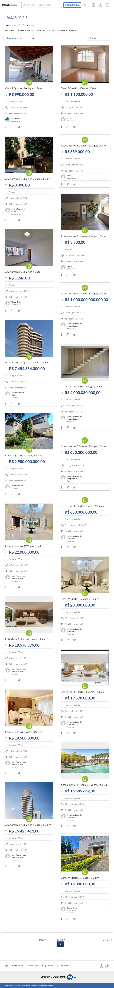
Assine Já (52, 966)
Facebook (61, 127)
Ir (60, 944)
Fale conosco (65, 966)
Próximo (106, 940)
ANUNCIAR (72, 5)
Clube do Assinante (35, 966)
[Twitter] (107, 966)
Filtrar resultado (15, 38)
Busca (13, 30)
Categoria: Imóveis (25, 30)
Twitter (74, 127)
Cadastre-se (17, 966)
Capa (6, 30)
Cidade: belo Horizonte (45, 30)
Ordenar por (94, 38)
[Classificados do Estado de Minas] (9, 5)
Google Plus (67, 127)
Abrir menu (57, 977)
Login (6, 966)
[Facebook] (101, 966)
